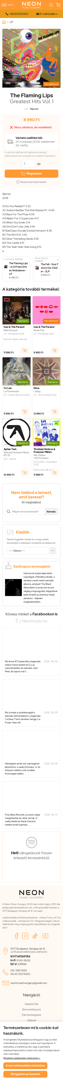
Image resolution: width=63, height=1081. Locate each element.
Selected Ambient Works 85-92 (16, 454)
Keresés (51, 511)
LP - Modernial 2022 (44, 334)
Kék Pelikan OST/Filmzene (41, 457)
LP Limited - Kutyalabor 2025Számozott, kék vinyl (45, 466)
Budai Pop (39, 330)
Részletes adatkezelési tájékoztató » (21, 1058)
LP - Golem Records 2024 (16, 395)
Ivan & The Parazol (14, 327)
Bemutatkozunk (31, 1009)
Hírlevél (31, 1020)
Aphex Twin (10, 449)
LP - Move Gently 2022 (45, 395)
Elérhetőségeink (31, 1015)
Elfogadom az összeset (25, 1074)
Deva (36, 388)
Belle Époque (11, 330)
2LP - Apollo (10, 459)
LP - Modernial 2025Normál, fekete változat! (15, 337)
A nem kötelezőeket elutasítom (25, 1065)
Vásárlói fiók (31, 1004)
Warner (34, 109)
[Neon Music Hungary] (4, 22)
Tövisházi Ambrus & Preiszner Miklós (44, 451)
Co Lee (8, 388)
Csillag (37, 391)
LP (11, 22)
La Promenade (11, 391)
